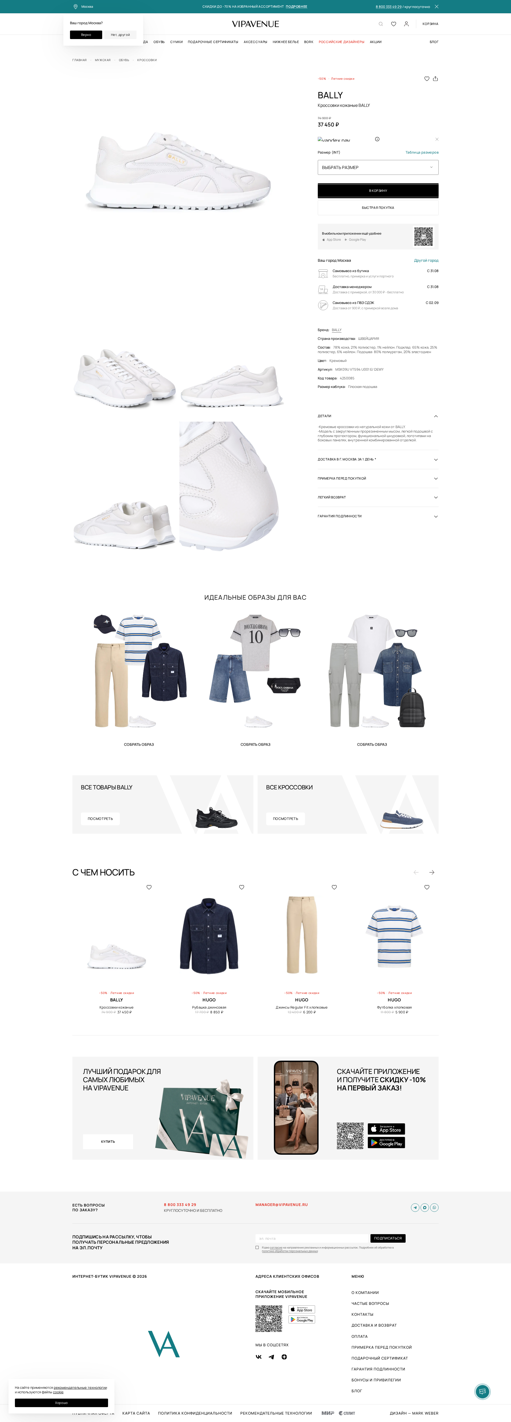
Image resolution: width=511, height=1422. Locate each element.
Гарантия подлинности (378, 1369)
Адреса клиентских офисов (287, 1276)
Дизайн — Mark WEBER (414, 1413)
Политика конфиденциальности (195, 1413)
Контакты (362, 1314)
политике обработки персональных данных (290, 1251)
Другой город (426, 260)
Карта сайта (136, 1413)
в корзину (378, 190)
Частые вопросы (370, 1303)
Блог (434, 42)
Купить (139, 744)
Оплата (360, 1336)
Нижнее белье (286, 42)
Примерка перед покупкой (382, 1347)
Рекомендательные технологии (276, 1413)
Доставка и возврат (374, 1325)
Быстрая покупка (378, 207)
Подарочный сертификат (380, 1358)
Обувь (159, 42)
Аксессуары (255, 42)
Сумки (176, 42)
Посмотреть (100, 818)
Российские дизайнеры (342, 42)
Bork (308, 42)
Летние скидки (342, 78)
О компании (365, 1292)
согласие (276, 1247)
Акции (376, 42)
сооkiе (58, 1392)
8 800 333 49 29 (389, 7)
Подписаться (388, 1238)
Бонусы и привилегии (376, 1379)
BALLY (336, 330)
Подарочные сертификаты (213, 42)
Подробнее (296, 7)
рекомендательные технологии (80, 1387)
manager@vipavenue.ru (282, 1204)
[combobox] (378, 167)
